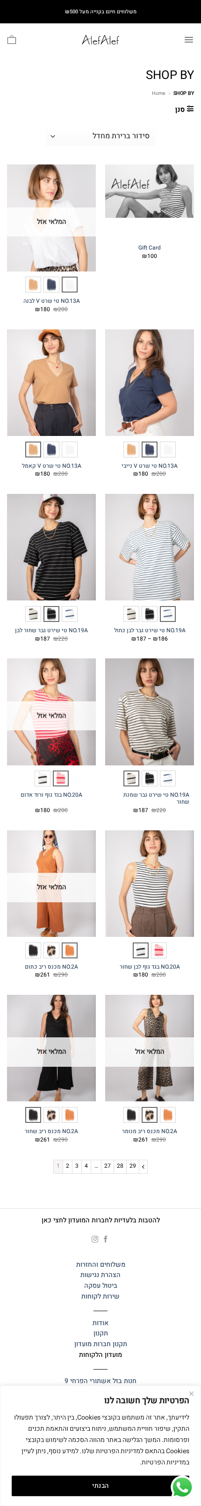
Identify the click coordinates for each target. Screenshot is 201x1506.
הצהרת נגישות (100, 1275)
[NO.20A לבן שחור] (42, 778)
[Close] (191, 1393)
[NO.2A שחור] (33, 950)
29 (132, 1166)
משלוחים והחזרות (100, 1265)
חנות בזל (124, 1381)
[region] (100, 1445)
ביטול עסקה (100, 1286)
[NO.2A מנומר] (51, 950)
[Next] (143, 1166)
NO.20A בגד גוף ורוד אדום (51, 795)
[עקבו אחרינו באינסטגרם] (95, 1239)
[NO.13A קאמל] (33, 285)
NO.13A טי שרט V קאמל (51, 466)
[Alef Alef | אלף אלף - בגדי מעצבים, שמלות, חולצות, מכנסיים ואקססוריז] (100, 39)
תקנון (100, 1333)
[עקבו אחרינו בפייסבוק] (105, 1239)
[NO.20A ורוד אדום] (61, 778)
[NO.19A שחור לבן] (150, 614)
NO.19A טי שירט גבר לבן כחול (150, 631)
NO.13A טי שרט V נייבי (150, 466)
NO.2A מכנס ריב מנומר (149, 1131)
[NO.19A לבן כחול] (168, 614)
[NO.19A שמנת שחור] (131, 614)
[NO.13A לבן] (70, 285)
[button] (189, 39)
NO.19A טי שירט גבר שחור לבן (51, 631)
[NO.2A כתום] (70, 950)
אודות (100, 1323)
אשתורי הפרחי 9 (88, 1381)
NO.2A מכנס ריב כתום (51, 967)
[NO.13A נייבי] (51, 285)
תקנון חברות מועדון (100, 1344)
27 (107, 1166)
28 (120, 1166)
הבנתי (100, 1486)
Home (158, 93)
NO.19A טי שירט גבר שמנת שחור (156, 799)
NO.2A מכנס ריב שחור (51, 1131)
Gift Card (149, 248)
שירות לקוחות (100, 1296)
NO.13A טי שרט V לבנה (51, 301)
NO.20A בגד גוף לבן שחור (150, 967)
